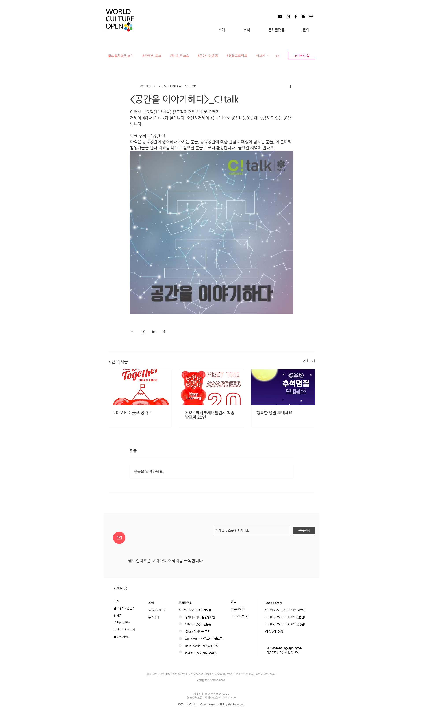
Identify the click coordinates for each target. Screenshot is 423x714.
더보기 (260, 55)
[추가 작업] (290, 86)
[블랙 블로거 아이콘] (303, 16)
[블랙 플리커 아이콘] (311, 16)
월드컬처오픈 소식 (121, 55)
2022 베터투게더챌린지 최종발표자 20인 (209, 414)
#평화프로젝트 (237, 55)
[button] (221, 30)
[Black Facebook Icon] (295, 16)
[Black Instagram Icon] (287, 16)
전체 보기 (309, 361)
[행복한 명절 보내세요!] (283, 387)
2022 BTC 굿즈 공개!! (132, 412)
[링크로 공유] (164, 331)
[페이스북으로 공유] (132, 331)
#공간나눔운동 (208, 55)
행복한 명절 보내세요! (275, 412)
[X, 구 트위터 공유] (143, 331)
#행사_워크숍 (179, 55)
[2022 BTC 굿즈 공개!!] (140, 387)
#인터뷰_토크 (151, 55)
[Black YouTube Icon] (280, 16)
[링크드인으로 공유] (154, 331)
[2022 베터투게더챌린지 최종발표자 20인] (211, 387)
